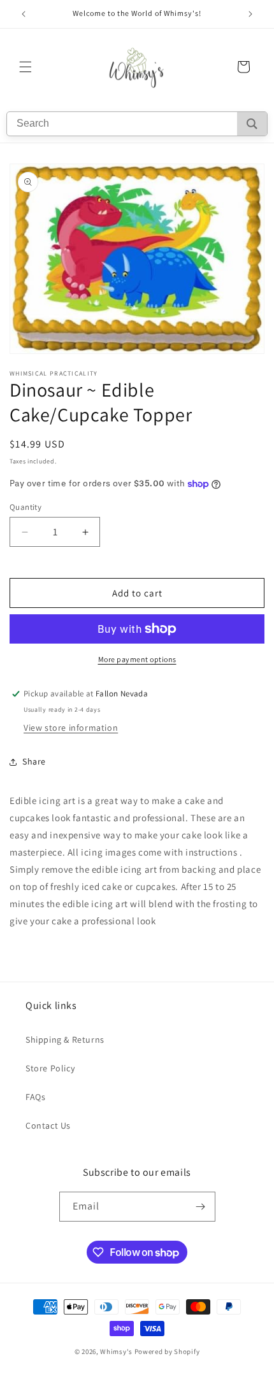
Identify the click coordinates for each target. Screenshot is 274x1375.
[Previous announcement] (24, 14)
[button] (25, 67)
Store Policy (50, 1068)
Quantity (25, 507)
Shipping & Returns (65, 1039)
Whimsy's (116, 1351)
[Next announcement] (250, 14)
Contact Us (48, 1125)
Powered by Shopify (167, 1351)
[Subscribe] (201, 1207)
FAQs (35, 1097)
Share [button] (34, 761)
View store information (71, 727)
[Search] (252, 124)
